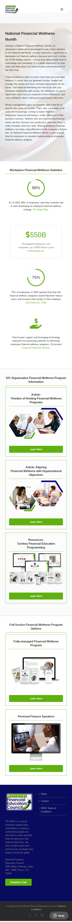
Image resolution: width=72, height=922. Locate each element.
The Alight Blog (40, 209)
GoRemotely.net (36, 251)
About (44, 794)
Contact (45, 801)
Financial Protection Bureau (36, 347)
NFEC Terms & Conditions (48, 810)
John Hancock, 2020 (35, 302)
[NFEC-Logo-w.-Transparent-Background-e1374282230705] (11, 6)
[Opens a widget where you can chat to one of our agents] (59, 916)
